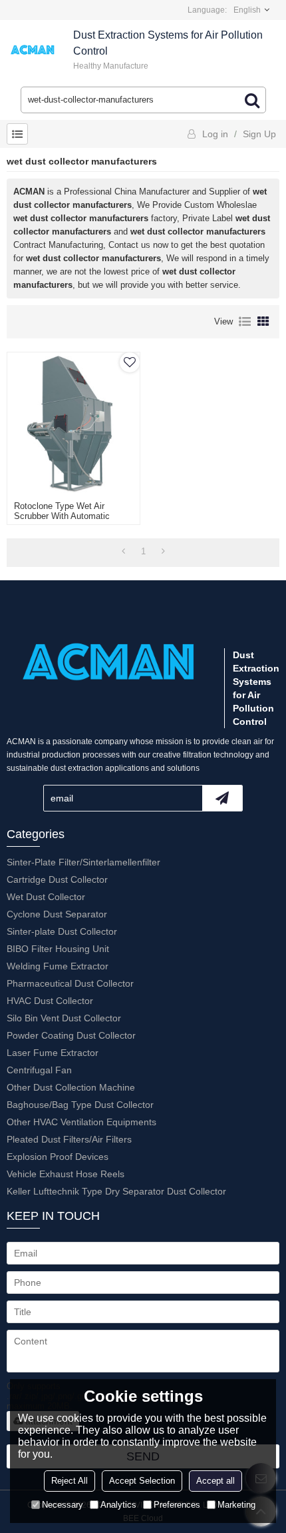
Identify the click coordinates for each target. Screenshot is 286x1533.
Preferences (177, 1505)
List (244, 322)
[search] (252, 100)
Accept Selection (142, 1481)
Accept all (215, 1481)
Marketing (236, 1505)
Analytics (118, 1505)
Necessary (62, 1505)
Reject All (69, 1481)
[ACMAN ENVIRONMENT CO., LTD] (33, 50)
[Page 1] (123, 552)
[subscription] (222, 798)
